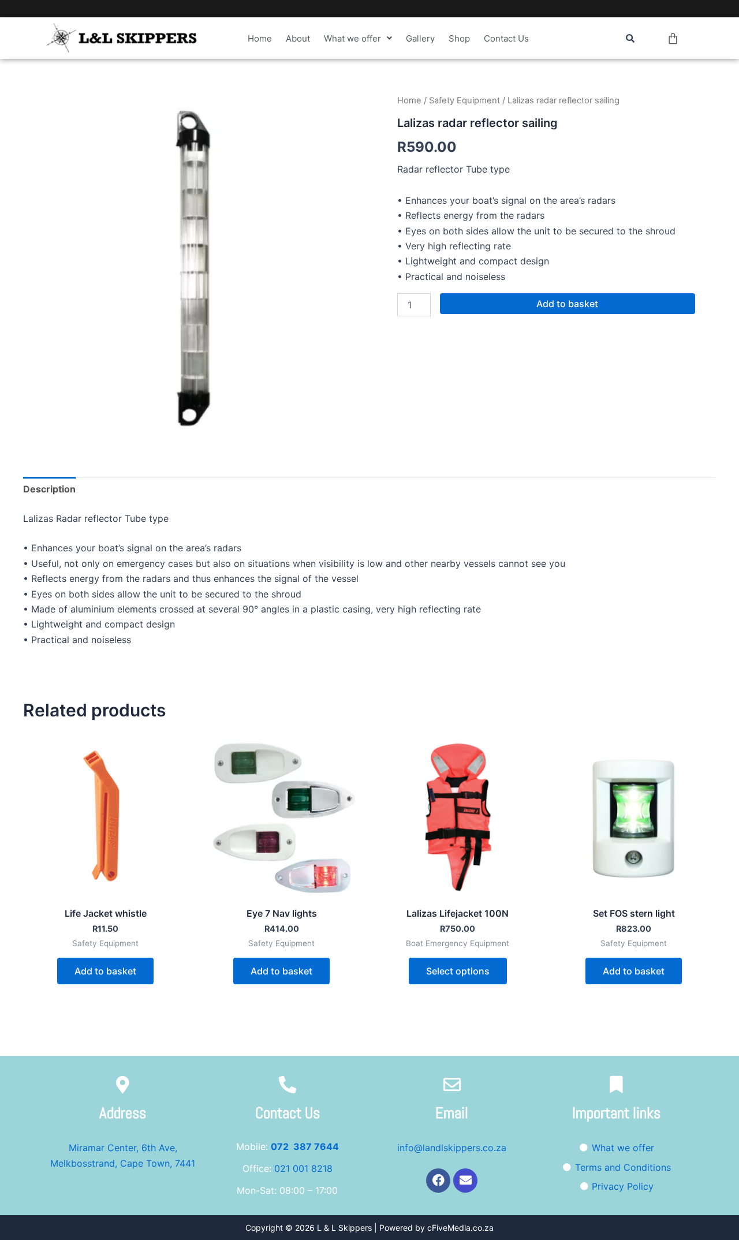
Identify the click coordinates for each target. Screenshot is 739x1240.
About (298, 38)
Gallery (420, 38)
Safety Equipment (464, 100)
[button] (358, 38)
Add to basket (567, 303)
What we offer (352, 38)
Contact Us (506, 38)
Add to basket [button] (105, 971)
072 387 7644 (305, 1146)
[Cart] (673, 38)
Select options (458, 971)
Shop (459, 38)
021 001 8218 (303, 1168)
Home (260, 38)
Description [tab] (49, 489)
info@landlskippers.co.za (451, 1147)
